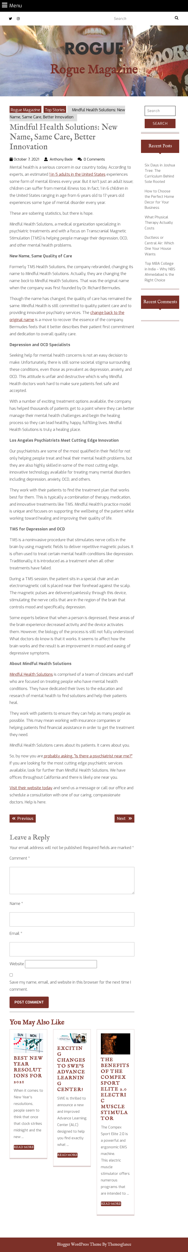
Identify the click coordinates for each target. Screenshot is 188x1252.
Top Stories (55, 110)
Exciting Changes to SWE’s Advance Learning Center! (71, 1069)
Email (16, 933)
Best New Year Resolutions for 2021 (28, 1070)
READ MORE (24, 1147)
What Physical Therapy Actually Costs (159, 223)
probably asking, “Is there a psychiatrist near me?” (87, 756)
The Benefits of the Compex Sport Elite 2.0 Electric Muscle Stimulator (115, 1089)
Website (17, 963)
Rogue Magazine (94, 70)
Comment (20, 858)
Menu (15, 5)
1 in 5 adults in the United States (77, 174)
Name (16, 903)
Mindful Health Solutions (31, 674)
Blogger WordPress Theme (79, 1244)
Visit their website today (31, 787)
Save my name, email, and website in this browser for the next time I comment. (70, 986)
